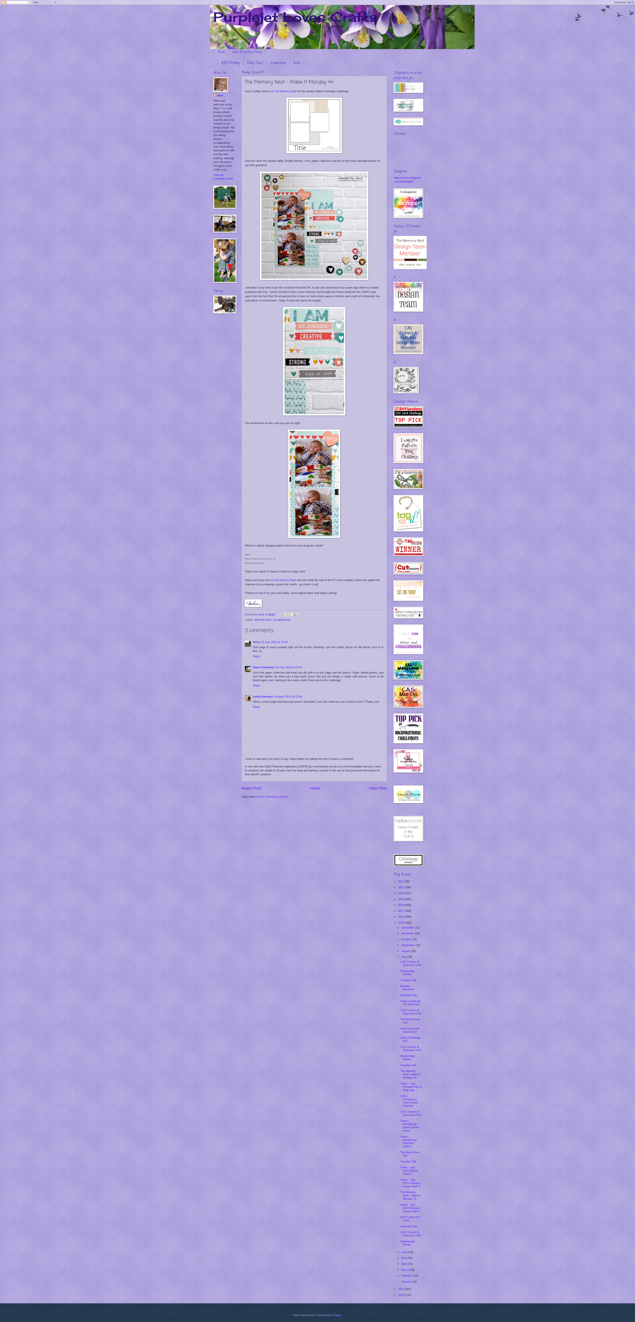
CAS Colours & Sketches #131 (410, 1234)
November (408, 933)
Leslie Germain (263, 696)
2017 (401, 911)
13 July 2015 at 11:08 (274, 642)
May (404, 1258)
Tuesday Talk (408, 980)
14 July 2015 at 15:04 (288, 667)
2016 (401, 916)
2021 (401, 887)
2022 (401, 881)
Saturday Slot (408, 995)
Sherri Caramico (263, 667)
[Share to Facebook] (294, 614)
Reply (256, 656)
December (408, 927)
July (404, 956)
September (408, 945)
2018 (401, 905)
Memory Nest (263, 619)
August (406, 951)
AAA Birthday (230, 63)
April (404, 1263)
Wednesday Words (407, 973)
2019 (401, 899)
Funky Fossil (255, 63)
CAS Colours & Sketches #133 (410, 1048)
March (405, 1269)
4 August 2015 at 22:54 (288, 696)
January (406, 1281)
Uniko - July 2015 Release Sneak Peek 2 (410, 1183)
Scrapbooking (278, 63)
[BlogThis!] (288, 614)
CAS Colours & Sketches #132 (410, 1113)
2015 (401, 922)
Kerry (256, 642)
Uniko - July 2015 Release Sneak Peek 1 (410, 1208)
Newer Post (251, 788)
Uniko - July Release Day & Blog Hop (410, 1087)
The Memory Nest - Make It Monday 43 (410, 1195)
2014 (401, 1289)
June (404, 1252)
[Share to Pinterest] (298, 614)
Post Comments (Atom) (273, 796)
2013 (401, 1295)
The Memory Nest (285, 91)
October (406, 939)
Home (221, 52)
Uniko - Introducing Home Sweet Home (409, 1125)
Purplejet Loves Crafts (295, 17)
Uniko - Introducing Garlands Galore (408, 1141)
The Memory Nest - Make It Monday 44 (410, 1074)
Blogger (336, 1315)
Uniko (296, 63)
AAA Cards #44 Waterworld (409, 1030)
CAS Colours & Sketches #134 (410, 1012)
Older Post (378, 788)
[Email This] (285, 614)
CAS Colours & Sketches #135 (410, 963)
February (407, 1275)
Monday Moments (407, 988)
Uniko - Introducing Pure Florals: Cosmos (409, 1101)
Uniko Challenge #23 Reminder (410, 1003)
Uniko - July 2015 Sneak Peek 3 (408, 1171)
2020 (401, 893)
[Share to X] (291, 614)
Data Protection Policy (247, 52)
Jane (220, 95)
